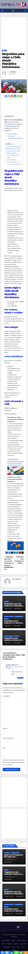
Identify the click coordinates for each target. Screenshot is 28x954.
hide (13, 144)
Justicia (13, 947)
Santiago (13, 126)
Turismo (23, 947)
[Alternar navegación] (13, 10)
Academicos (7, 852)
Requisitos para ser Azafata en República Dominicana (13, 606)
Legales (13, 940)
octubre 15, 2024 (10, 876)
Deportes (9, 943)
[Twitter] (8, 96)
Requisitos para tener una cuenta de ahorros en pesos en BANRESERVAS (9, 563)
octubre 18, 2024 (10, 859)
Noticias (4, 943)
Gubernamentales (19, 616)
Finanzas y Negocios (9, 616)
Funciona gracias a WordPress (10, 934)
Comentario (6, 696)
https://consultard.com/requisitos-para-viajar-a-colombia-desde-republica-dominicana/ (15, 463)
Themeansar (14, 936)
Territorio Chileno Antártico (15, 138)
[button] (22, 10)
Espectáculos (16, 943)
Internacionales (6, 947)
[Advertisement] (14, 34)
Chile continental (12, 134)
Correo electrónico (8, 738)
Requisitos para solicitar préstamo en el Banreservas (13, 640)
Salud (18, 947)
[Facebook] (5, 96)
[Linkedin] (15, 96)
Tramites (4, 50)
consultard (13, 72)
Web (4, 748)
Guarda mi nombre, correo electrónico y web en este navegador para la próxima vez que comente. (13, 762)
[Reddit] (11, 96)
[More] (21, 96)
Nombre (5, 728)
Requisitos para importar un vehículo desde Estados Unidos (14, 911)
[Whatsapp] (18, 96)
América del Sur (10, 124)
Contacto (14, 950)
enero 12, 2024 (9, 896)
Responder (20, 677)
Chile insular (11, 136)
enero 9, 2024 (9, 913)
